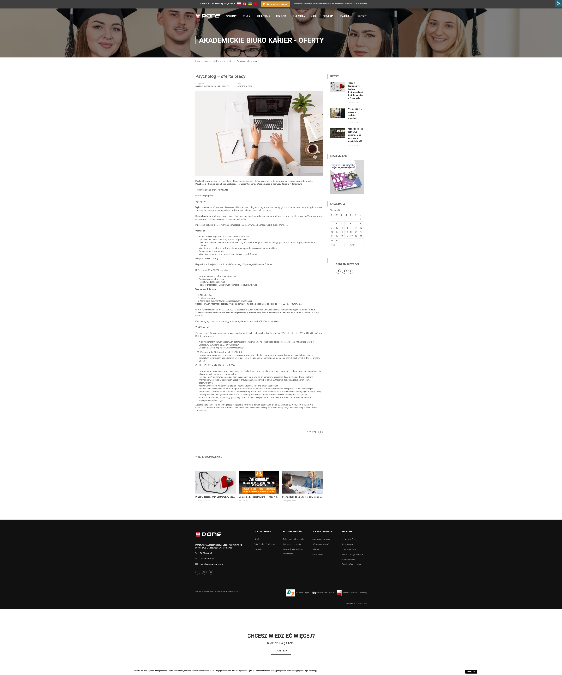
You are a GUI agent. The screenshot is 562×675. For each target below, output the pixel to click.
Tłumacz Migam (303, 593)
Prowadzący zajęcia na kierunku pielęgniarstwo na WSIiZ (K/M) (302, 497)
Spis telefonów (208, 558)
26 (346, 236)
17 (337, 232)
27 (351, 236)
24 (337, 236)
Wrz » (352, 245)
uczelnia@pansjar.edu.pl (225, 4)
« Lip (333, 245)
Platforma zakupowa (325, 593)
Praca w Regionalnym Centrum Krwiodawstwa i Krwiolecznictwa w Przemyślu (215, 497)
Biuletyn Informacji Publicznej (354, 593)
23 (332, 236)
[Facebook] (320, 432)
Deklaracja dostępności (356, 603)
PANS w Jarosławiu (229, 591)
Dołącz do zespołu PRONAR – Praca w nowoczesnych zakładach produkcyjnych (259, 497)
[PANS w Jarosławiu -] (208, 17)
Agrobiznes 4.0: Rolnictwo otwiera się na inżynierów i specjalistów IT (355, 135)
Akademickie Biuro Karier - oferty (212, 86)
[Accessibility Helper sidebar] (558, 3)
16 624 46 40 (204, 4)
